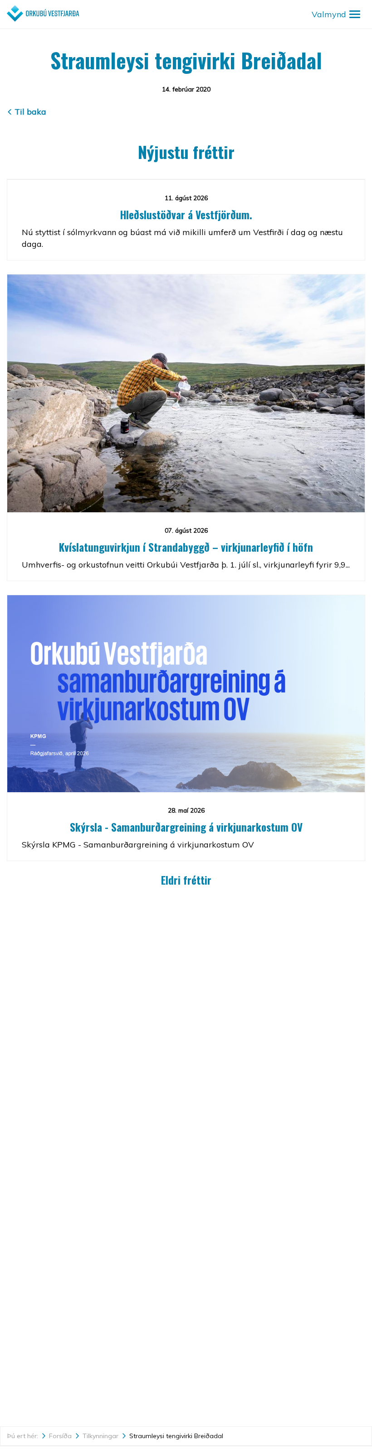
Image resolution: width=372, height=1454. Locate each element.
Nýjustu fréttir (186, 152)
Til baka (30, 111)
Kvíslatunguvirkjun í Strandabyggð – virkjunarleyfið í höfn (186, 547)
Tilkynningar (100, 1436)
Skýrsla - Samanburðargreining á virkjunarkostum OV (186, 827)
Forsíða (60, 1436)
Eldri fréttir (186, 880)
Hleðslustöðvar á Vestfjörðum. (186, 214)
